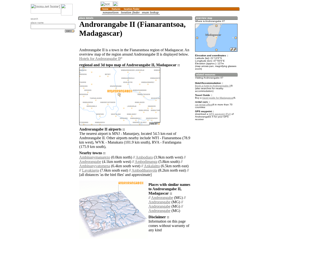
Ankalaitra (152, 166)
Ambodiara (144, 157)
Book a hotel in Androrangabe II (213, 85)
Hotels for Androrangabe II (99, 59)
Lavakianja (90, 170)
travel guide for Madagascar (217, 97)
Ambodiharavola (144, 170)
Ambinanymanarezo (94, 157)
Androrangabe (90, 162)
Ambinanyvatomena (94, 166)
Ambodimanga (146, 162)
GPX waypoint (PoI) (220, 114)
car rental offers (203, 104)
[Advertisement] (262, 79)
